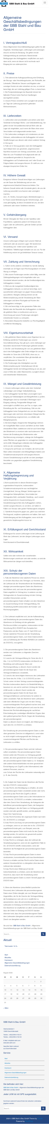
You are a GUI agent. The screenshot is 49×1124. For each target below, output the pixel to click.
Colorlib (40, 1118)
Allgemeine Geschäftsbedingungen (17, 963)
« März (5, 1008)
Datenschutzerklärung (12, 965)
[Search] (43, 934)
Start (6, 955)
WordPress (29, 1121)
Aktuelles (8, 957)
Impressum (9, 960)
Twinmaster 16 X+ (11, 946)
